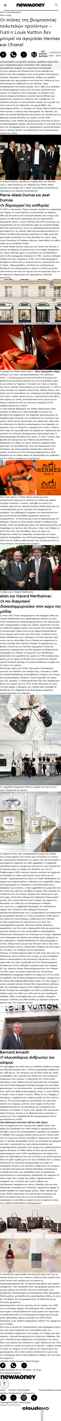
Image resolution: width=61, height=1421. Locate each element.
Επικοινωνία (55, 1390)
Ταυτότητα (43, 1390)
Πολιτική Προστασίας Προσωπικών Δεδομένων (21, 1391)
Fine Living (5, 15)
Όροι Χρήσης (4, 1391)
